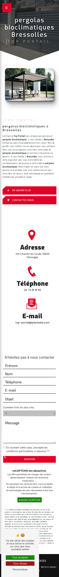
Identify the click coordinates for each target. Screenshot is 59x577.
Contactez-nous (23, 200)
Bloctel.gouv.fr (42, 543)
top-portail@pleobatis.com (32, 322)
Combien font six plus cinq (18, 407)
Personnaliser (20, 569)
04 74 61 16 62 (32, 290)
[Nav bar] (6, 7)
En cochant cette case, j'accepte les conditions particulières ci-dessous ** (27, 449)
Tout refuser (20, 563)
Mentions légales (48, 566)
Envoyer (29, 459)
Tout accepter (20, 557)
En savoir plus (21, 190)
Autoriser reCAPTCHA (29, 500)
